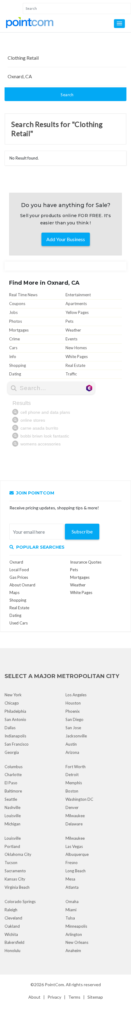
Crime (14, 338)
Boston (72, 791)
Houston (73, 703)
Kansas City (15, 879)
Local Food (19, 569)
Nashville (12, 807)
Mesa (70, 879)
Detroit (72, 774)
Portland (12, 846)
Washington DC (79, 799)
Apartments (76, 303)
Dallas (10, 727)
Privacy (54, 997)
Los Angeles (76, 694)
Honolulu (12, 950)
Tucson (11, 862)
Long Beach (76, 870)
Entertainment (78, 294)
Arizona (72, 752)
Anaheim (73, 950)
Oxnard (16, 562)
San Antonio (15, 719)
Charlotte (13, 774)
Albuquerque (77, 854)
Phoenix (73, 711)
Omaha (72, 901)
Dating (15, 373)
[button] (119, 23)
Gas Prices (18, 577)
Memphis (74, 782)
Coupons (17, 303)
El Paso (11, 782)
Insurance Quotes (85, 562)
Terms (74, 997)
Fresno (72, 862)
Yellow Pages (77, 312)
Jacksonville (76, 735)
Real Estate (75, 365)
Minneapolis (76, 926)
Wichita (11, 934)
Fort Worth (76, 766)
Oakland (12, 926)
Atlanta (72, 887)
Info (12, 356)
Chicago (12, 703)
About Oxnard (22, 584)
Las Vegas (74, 846)
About (34, 997)
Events (71, 338)
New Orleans (77, 942)
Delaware (74, 823)
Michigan (12, 823)
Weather (73, 330)
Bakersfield (14, 942)
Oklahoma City (18, 854)
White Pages (77, 356)
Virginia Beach (17, 887)
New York (13, 694)
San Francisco (17, 744)
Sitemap (95, 997)
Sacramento (15, 870)
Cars (13, 347)
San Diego (74, 719)
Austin (71, 744)
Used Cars (18, 623)
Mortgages (19, 330)
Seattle (11, 799)
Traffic (71, 373)
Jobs (13, 312)
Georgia (12, 752)
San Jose (73, 727)
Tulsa (70, 918)
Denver (72, 807)
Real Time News (23, 294)
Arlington (74, 934)
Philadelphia (15, 711)
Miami (71, 909)
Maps (14, 592)
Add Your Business (65, 239)
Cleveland (13, 918)
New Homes (76, 347)
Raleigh (11, 909)
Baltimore (13, 791)
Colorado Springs (20, 901)
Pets (69, 321)
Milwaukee (75, 815)
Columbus (14, 766)
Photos (15, 321)
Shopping (17, 365)
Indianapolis (15, 735)
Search (67, 94)
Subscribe (82, 531)
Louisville (13, 815)
